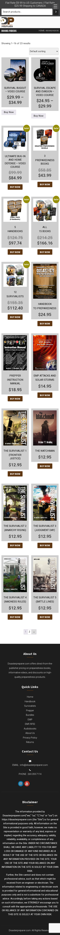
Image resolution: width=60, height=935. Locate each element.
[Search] (56, 12)
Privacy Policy (30, 737)
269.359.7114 (34, 774)
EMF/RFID (30, 724)
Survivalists (30, 706)
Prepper (30, 710)
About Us (30, 733)
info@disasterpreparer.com (34, 765)
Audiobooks (30, 728)
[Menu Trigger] (55, 6)
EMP (30, 719)
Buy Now (9, 112)
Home (41, 31)
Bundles (30, 715)
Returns (30, 742)
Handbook (30, 701)
